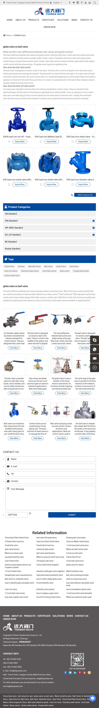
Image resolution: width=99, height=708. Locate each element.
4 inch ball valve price (75, 561)
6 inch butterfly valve (44, 583)
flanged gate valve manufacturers (18, 575)
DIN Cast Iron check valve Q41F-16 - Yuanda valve (49, 179)
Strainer (21, 266)
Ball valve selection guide (38, 702)
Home (10, 20)
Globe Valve (61, 266)
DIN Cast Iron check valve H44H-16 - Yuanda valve (17, 179)
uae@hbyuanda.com (44, 678)
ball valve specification (45, 553)
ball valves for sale (25, 696)
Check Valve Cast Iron (45, 545)
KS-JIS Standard (13, 235)
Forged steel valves (81, 271)
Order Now (49, 27)
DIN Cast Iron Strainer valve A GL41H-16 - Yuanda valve (81, 179)
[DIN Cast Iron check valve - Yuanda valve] (81, 119)
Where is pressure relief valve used (50, 557)
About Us (20, 20)
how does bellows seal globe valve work (80, 584)
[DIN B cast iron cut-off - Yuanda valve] (17, 119)
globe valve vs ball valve (43, 696)
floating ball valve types (76, 538)
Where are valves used (14, 553)
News (74, 20)
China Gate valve (10, 696)
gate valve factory (12, 549)
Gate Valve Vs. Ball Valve (19, 699)
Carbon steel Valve (11, 275)
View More (14, 348)
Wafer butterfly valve (74, 571)
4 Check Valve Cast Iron (14, 541)
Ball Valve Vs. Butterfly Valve (16, 579)
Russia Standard (12, 248)
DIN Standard (11, 221)
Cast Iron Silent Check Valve (47, 541)
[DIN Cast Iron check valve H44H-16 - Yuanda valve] (17, 162)
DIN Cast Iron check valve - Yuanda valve (81, 136)
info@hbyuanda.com (17, 671)
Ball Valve (48, 266)
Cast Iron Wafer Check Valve (77, 541)
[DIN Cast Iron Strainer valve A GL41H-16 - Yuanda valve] (81, 162)
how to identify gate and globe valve (19, 583)
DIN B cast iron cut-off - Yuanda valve (17, 136)
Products (33, 20)
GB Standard (11, 214)
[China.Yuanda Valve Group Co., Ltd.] (49, 11)
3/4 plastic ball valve (44, 561)
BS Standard (11, 241)
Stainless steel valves (30, 271)
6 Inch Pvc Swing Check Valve (48, 597)
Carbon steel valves (29, 705)
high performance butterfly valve (49, 575)
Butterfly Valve (34, 266)
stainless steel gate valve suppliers (50, 571)
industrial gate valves (45, 549)
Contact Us (86, 20)
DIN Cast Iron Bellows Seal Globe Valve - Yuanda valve (49, 136)
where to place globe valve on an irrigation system (18, 566)
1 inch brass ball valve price (77, 545)
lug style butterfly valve (14, 557)
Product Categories (19, 207)
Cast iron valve (11, 589)
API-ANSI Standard (14, 228)
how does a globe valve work (16, 597)
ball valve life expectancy (46, 538)
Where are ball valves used (77, 549)
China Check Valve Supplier (47, 565)
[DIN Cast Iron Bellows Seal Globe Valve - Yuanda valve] (49, 119)
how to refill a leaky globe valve (49, 579)
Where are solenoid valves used (78, 597)
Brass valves (15, 705)
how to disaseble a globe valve (78, 589)
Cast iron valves (10, 271)
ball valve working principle (77, 575)
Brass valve (64, 271)
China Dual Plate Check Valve (17, 538)
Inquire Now (20, 142)
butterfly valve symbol (45, 589)
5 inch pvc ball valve (74, 553)
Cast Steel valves (49, 271)
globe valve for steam (75, 565)
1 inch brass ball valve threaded (79, 593)
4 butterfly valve (11, 545)
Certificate (48, 20)
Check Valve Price (73, 557)
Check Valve (9, 266)
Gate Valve (74, 266)
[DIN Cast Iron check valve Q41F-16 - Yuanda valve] (49, 162)
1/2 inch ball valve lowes (15, 593)
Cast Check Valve (12, 561)
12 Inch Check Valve (13, 571)
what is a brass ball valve (76, 579)
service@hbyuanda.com (13, 686)
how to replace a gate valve (47, 593)
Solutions (63, 20)
